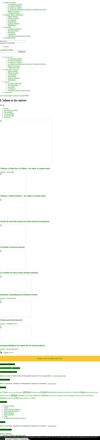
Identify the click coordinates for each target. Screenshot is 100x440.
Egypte (68, 392)
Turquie (21, 398)
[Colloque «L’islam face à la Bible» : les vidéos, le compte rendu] (26, 164)
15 (4, 352)
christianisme (18, 392)
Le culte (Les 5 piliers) (15, 8)
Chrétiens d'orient (36, 392)
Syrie (16, 398)
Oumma (71, 395)
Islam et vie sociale (13, 11)
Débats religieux (13, 16)
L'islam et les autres (19, 95)
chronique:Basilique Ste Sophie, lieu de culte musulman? (22, 345)
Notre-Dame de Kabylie (11, 411)
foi (78, 392)
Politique (82, 395)
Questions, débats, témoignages (13, 15)
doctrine (63, 392)
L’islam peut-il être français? (11, 320)
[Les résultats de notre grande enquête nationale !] (13, 269)
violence (26, 398)
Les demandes (12, 20)
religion (3, 398)
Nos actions (7, 27)
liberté (39, 395)
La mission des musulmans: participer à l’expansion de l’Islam (27, 9)
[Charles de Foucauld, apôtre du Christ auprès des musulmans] (13, 217)
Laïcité (30, 395)
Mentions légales (20, 435)
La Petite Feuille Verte (14, 29)
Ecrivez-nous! (52, 383)
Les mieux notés (9, 115)
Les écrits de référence (15, 6)
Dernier (6, 108)
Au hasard (7, 117)
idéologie (2, 395)
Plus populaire (8, 112)
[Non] (29, 439)
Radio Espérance (9, 414)
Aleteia (6, 407)
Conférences (12, 34)
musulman (66, 395)
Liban (35, 395)
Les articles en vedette (10, 110)
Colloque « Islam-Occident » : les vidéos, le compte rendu (22, 196)
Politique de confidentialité (20, 439)
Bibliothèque (12, 25)
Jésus (26, 395)
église (33, 398)
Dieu (54, 392)
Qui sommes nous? (10, 38)
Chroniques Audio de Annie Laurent (19, 36)
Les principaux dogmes (15, 4)
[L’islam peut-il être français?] (16, 316)
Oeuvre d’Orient (9, 406)
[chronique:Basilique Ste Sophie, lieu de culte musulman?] (16, 341)
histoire (96, 392)
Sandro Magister (9, 413)
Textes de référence (14, 23)
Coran (43, 391)
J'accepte (8, 439)
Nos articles (11, 32)
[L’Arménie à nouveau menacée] (13, 243)
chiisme (10, 392)
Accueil (6, 46)
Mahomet (45, 395)
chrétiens (27, 392)
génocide (92, 392)
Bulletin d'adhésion (6, 433)
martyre (51, 395)
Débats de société (13, 18)
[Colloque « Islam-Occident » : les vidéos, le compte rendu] (13, 192)
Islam (14, 394)
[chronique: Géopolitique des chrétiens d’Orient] (16, 291)
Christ (13, 392)
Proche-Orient (90, 395)
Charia (5, 392)
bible (1, 392)
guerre (88, 392)
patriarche (77, 395)
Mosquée (60, 395)
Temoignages (12, 22)
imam (6, 395)
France (83, 392)
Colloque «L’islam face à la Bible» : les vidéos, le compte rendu (25, 168)
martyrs (56, 395)
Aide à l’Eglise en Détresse (12, 409)
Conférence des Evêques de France (15, 418)
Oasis (5, 416)
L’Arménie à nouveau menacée (12, 247)
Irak (9, 395)
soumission (10, 398)
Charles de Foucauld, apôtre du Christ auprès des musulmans (24, 221)
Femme (75, 392)
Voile (30, 398)
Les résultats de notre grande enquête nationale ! (19, 273)
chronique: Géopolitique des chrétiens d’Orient (18, 294)
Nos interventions (13, 30)
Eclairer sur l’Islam (10, 2)
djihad (59, 392)
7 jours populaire (9, 114)
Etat (71, 392)
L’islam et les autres (14, 13)
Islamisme (21, 395)
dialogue (50, 392)
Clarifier (2, 172)
